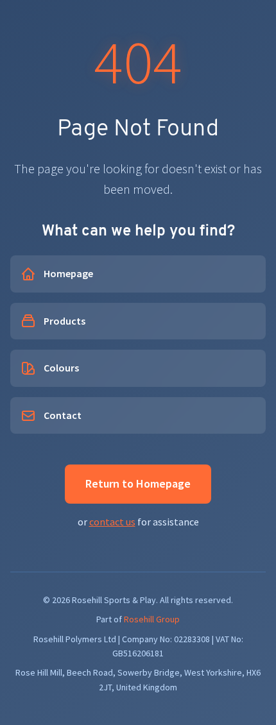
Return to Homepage (138, 483)
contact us (112, 521)
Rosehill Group (152, 619)
